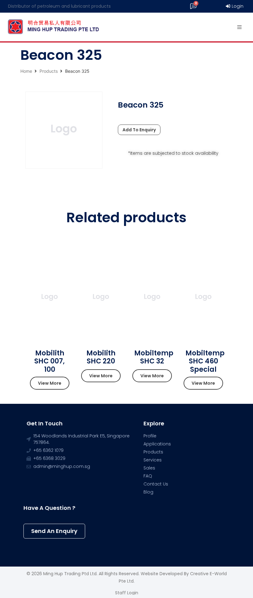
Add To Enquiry (139, 130)
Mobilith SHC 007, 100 (49, 361)
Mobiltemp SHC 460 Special (205, 361)
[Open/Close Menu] (239, 27)
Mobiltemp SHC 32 (153, 357)
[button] (49, 383)
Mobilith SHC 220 (100, 357)
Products (48, 71)
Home (26, 71)
